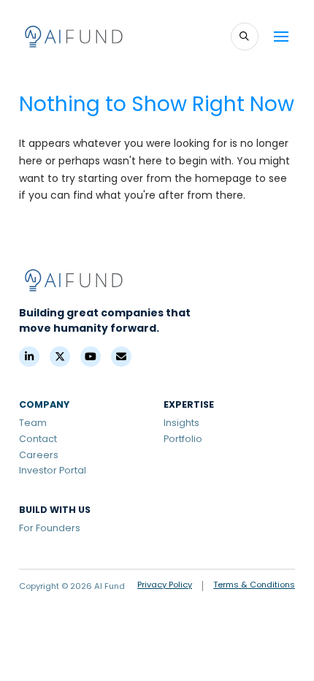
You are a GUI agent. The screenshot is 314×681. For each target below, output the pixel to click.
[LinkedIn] (29, 356)
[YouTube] (90, 356)
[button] (245, 36)
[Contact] (121, 356)
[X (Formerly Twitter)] (60, 356)
